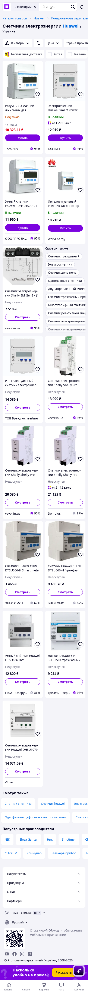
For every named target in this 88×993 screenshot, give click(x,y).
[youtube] (6, 953)
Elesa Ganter (28, 839)
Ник (50, 839)
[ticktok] (29, 953)
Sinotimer (69, 839)
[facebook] (14, 953)
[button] (22, 137)
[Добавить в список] (37, 94)
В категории (23, 7)
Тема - (21, 913)
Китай (57, 54)
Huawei (39, 18)
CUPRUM (11, 853)
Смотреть (22, 317)
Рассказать (64, 972)
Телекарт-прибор (63, 853)
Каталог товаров (15, 18)
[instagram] (22, 953)
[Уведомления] (81, 6)
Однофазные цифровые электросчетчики (35, 817)
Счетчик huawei (53, 804)
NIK (7, 839)
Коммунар (34, 853)
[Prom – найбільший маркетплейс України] (7, 7)
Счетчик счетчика (18, 804)
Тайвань (79, 54)
